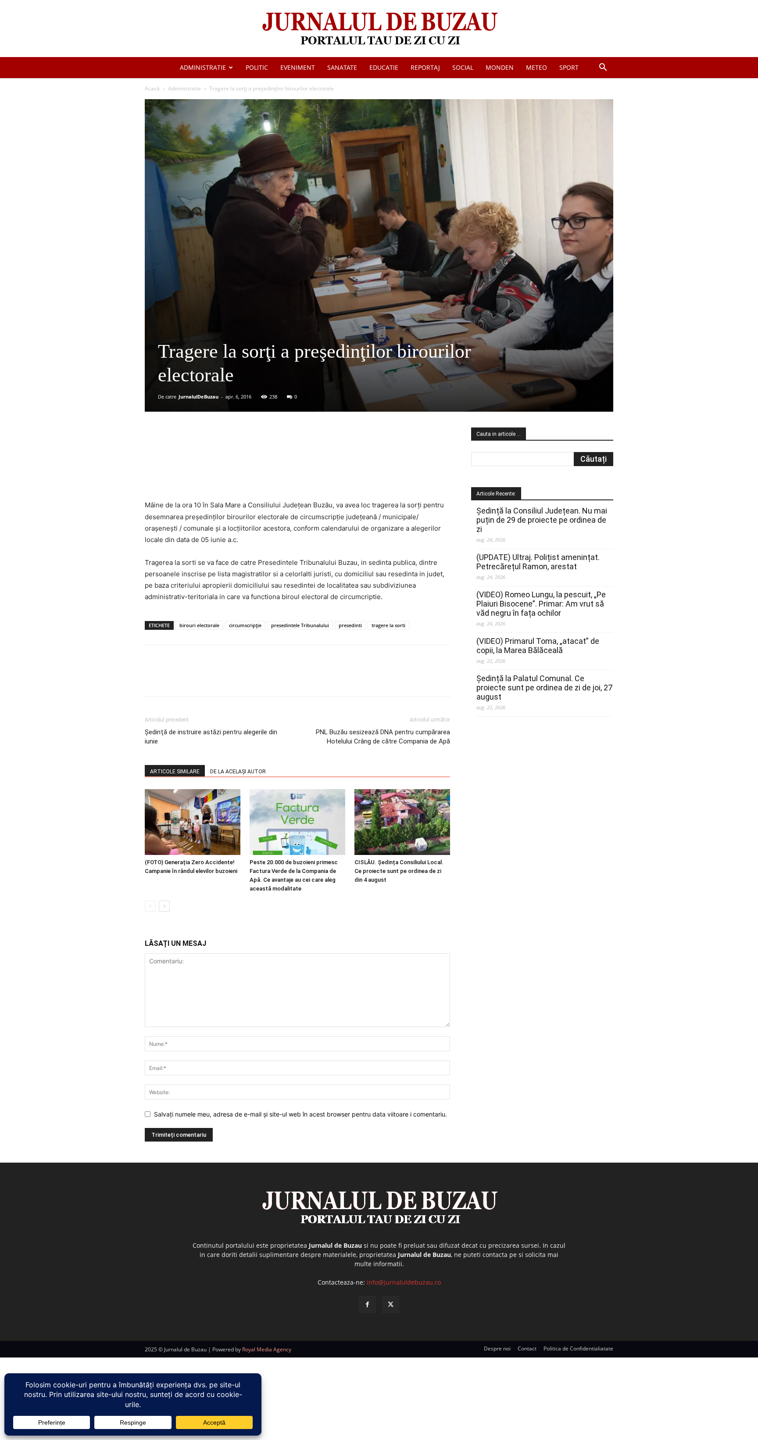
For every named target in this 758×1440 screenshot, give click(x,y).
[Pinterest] (250, 451)
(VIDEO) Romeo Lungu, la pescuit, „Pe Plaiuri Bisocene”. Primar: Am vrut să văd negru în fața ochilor (541, 604)
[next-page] (164, 906)
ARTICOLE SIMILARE (175, 771)
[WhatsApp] (270, 451)
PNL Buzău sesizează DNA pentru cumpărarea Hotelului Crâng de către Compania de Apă (383, 736)
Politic (257, 67)
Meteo (536, 67)
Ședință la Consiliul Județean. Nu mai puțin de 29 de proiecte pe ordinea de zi (541, 520)
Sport (569, 67)
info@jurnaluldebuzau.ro (404, 1282)
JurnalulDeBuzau (198, 396)
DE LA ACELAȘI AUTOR (238, 771)
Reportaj (425, 67)
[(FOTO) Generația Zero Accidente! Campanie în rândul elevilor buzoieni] (192, 822)
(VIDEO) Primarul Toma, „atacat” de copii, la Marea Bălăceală (537, 645)
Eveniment (297, 67)
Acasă (152, 88)
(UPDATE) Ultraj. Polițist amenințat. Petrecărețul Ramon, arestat (538, 562)
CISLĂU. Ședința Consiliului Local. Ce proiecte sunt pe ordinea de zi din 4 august (398, 871)
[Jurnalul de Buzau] (379, 29)
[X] (230, 451)
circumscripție (245, 625)
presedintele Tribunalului (300, 625)
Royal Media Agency (266, 1349)
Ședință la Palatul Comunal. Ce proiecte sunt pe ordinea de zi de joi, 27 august (544, 687)
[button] (602, 68)
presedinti (350, 625)
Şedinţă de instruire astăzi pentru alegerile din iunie (211, 736)
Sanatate (342, 67)
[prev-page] (150, 906)
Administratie (203, 67)
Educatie (383, 67)
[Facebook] (210, 451)
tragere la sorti (388, 625)
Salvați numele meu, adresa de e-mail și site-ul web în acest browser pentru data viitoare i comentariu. (300, 1114)
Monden (500, 67)
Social (462, 67)
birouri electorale (199, 625)
